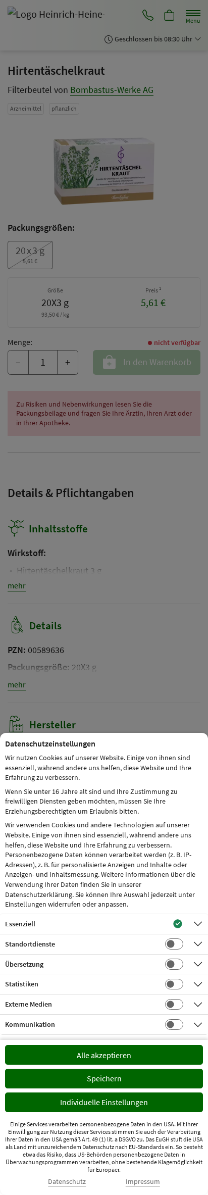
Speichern (104, 1078)
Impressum (143, 1181)
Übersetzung (24, 964)
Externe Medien (28, 1004)
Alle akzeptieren (104, 1055)
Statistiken (21, 983)
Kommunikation (30, 1024)
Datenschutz (67, 1181)
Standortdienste (30, 944)
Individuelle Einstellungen (104, 1102)
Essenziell (20, 923)
